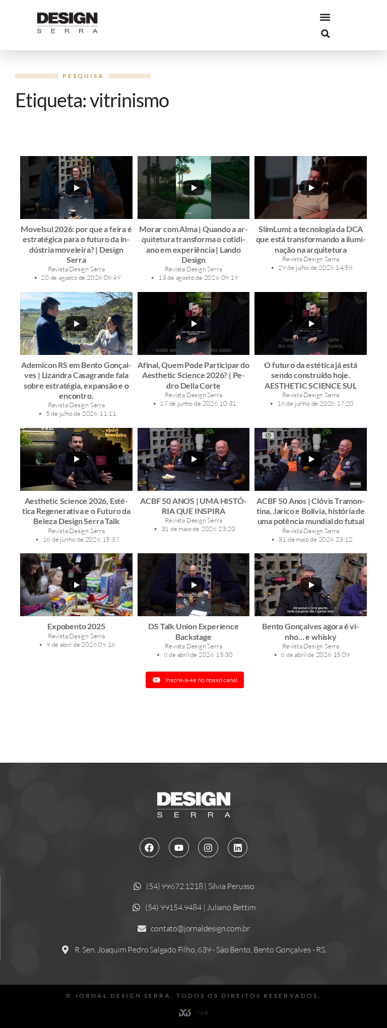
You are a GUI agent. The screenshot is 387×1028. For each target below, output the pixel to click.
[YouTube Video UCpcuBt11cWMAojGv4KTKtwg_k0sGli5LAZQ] (310, 187)
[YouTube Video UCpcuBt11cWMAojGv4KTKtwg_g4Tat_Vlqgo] (194, 584)
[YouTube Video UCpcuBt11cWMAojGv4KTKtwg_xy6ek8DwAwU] (76, 187)
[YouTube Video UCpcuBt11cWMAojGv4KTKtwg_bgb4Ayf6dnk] (194, 459)
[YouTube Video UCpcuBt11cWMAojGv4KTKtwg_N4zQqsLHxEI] (310, 459)
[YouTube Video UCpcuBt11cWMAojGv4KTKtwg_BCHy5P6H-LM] (76, 323)
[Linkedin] (238, 848)
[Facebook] (150, 848)
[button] (324, 17)
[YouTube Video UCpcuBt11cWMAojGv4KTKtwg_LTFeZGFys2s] (194, 187)
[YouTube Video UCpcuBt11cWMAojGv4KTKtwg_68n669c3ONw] (76, 459)
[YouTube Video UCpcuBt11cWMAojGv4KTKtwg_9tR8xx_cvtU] (76, 584)
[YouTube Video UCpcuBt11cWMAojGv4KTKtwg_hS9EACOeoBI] (310, 584)
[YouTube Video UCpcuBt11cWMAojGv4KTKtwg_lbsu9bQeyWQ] (310, 323)
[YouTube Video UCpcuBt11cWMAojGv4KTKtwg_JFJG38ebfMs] (194, 323)
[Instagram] (208, 848)
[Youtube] (179, 848)
